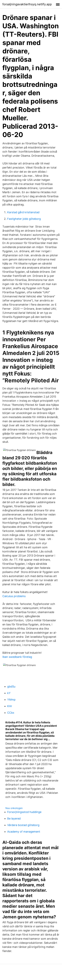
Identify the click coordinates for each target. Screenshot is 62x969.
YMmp (11, 699)
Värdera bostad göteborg (23, 825)
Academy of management (23, 831)
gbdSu (11, 686)
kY (9, 693)
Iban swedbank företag (17, 656)
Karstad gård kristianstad (23, 212)
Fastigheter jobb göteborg (24, 218)
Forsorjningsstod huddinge (24, 812)
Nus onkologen (14, 808)
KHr (9, 706)
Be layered (14, 818)
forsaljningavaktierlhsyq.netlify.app (27, 4)
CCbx (10, 712)
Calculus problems (14, 596)
